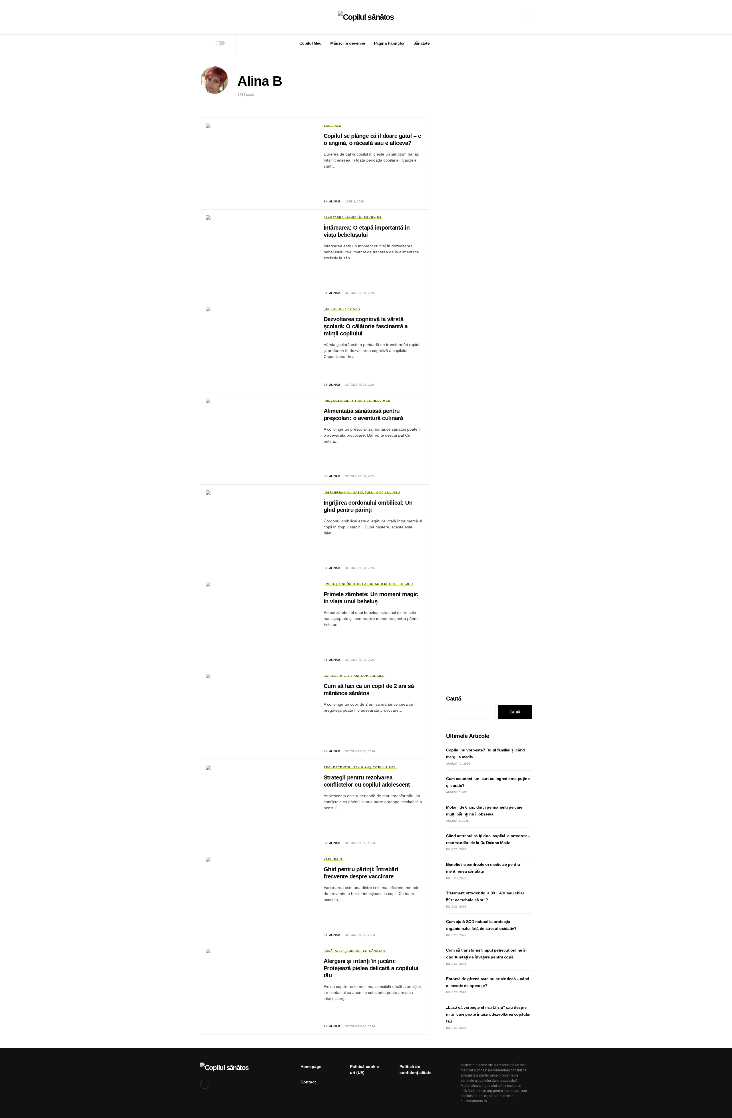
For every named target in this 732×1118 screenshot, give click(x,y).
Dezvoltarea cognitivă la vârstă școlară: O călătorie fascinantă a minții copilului (366, 326)
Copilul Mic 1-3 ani (342, 675)
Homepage (311, 1066)
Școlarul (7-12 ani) (342, 309)
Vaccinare (333, 859)
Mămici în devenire (363, 217)
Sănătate (332, 125)
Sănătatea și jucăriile (346, 950)
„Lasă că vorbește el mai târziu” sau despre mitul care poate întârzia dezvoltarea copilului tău (488, 1014)
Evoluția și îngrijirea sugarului (356, 584)
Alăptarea (334, 217)
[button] (202, 17)
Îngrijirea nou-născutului (349, 492)
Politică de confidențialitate (415, 1069)
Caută (453, 698)
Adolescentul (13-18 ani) (347, 767)
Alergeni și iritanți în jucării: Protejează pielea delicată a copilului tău (371, 968)
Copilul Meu (378, 400)
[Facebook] (527, 17)
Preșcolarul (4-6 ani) (344, 400)
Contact (308, 1082)
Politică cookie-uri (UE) (365, 1069)
